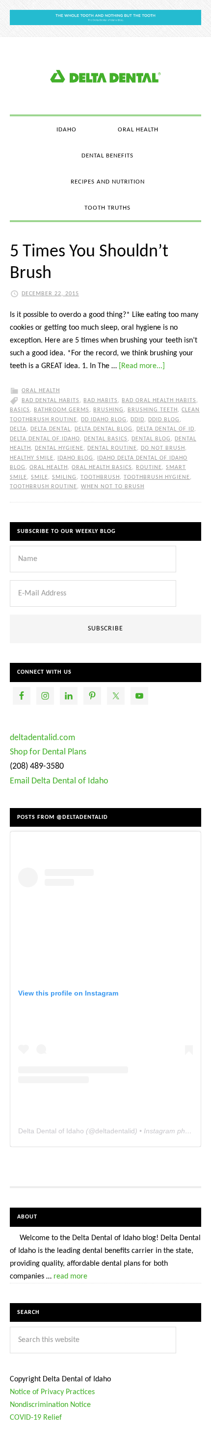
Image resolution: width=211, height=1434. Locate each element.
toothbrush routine (43, 487)
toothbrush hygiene (157, 477)
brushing (108, 410)
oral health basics (102, 467)
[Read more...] (142, 366)
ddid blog (164, 420)
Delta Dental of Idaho (45, 439)
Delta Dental (50, 429)
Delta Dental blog (103, 429)
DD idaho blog (104, 420)
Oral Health (41, 391)
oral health (48, 467)
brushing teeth (153, 410)
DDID (137, 420)
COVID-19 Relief (36, 1418)
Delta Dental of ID (165, 429)
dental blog (151, 439)
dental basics (106, 439)
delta (18, 429)
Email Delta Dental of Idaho (59, 781)
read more (70, 1276)
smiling (64, 477)
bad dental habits (50, 401)
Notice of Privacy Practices (52, 1392)
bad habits (100, 401)
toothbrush (100, 477)
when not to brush (112, 487)
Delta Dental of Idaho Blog (105, 75)
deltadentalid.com (42, 738)
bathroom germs (61, 410)
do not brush (163, 448)
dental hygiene (59, 448)
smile (39, 477)
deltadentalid (115, 1131)
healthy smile (31, 458)
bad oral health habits (159, 401)
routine (149, 467)
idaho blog (75, 458)
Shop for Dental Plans (48, 752)
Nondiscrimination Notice (50, 1405)
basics (20, 410)
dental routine (112, 448)
